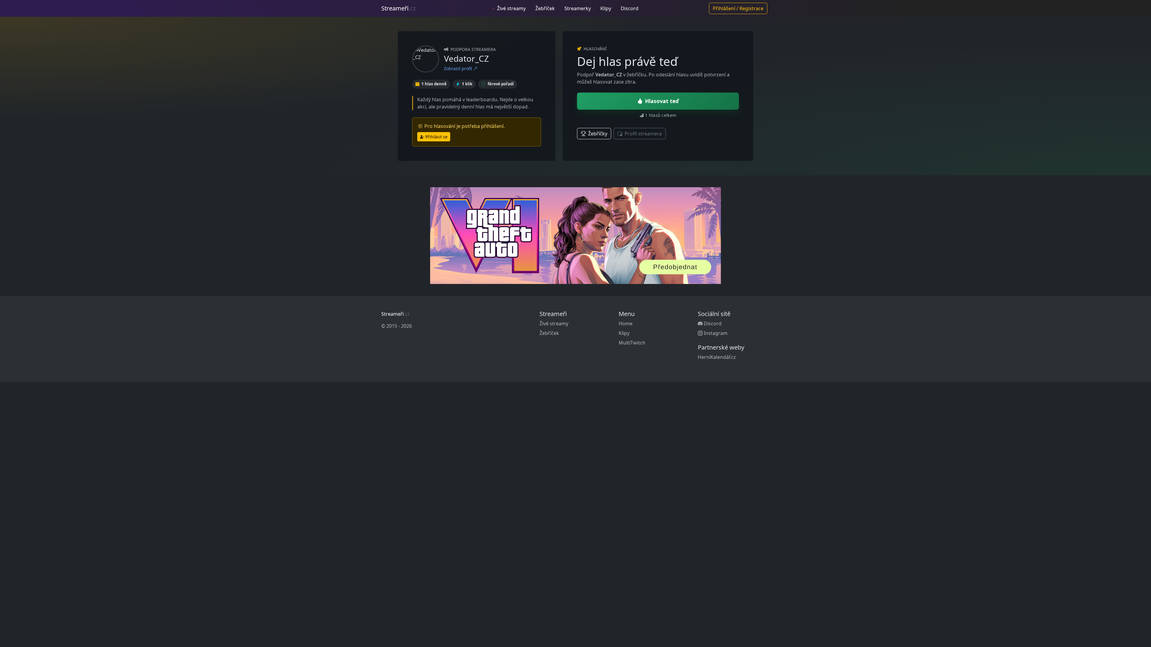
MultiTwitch (632, 342)
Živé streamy (511, 8)
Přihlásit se (436, 137)
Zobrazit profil (458, 68)
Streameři (398, 8)
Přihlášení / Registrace (738, 8)
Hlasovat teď (662, 101)
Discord (629, 8)
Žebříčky (597, 133)
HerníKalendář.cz (717, 357)
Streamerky (577, 8)
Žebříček (545, 8)
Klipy (605, 8)
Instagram (715, 333)
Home (625, 323)
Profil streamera (642, 133)
